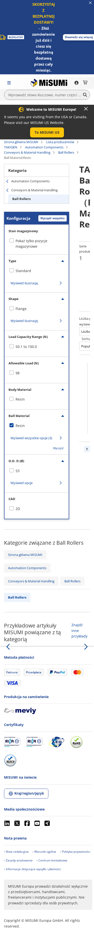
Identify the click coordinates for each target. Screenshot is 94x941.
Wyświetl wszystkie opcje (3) (31, 438)
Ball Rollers (66, 152)
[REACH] (10, 760)
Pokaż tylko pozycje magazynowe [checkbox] (31, 243)
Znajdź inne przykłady (79, 630)
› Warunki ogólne (44, 851)
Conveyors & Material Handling (27, 152)
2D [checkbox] (18, 508)
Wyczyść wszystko (52, 218)
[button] (47, 132)
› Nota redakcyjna (16, 851)
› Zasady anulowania (18, 860)
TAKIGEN (10, 147)
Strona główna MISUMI (21, 142)
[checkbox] (37, 271)
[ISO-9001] (12, 742)
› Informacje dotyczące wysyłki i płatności (32, 869)
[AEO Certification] (56, 742)
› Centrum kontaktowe (52, 860)
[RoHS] (76, 742)
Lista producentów (60, 142)
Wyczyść (58, 448)
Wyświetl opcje (22, 483)
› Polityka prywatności (75, 851)
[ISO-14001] (34, 742)
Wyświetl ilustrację (24, 283)
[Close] (86, 109)
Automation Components (44, 147)
